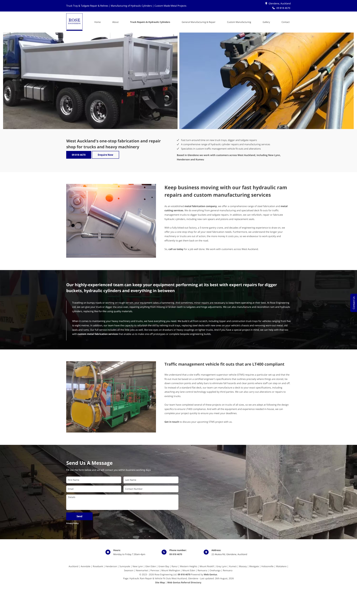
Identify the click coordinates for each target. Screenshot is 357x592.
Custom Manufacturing (239, 22)
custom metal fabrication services (98, 334)
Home (97, 22)
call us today (175, 249)
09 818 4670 (175, 554)
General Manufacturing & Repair (198, 22)
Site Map (160, 582)
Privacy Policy (72, 523)
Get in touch (171, 421)
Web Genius (210, 574)
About (115, 22)
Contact (286, 22)
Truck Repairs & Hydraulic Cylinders (150, 22)
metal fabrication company (200, 206)
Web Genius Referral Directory (184, 582)
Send (79, 516)
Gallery (266, 22)
